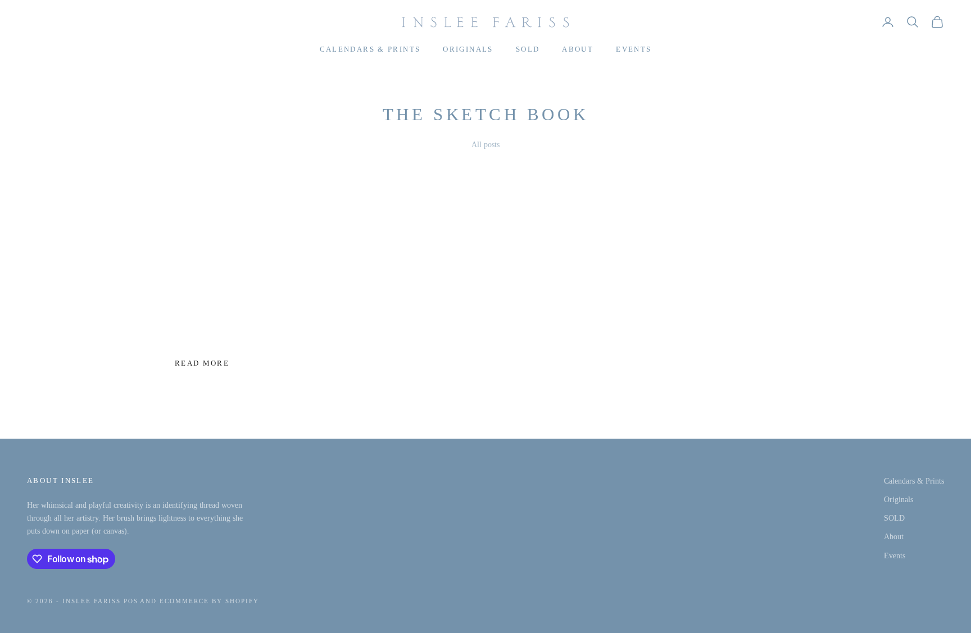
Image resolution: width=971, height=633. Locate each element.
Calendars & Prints (370, 49)
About (577, 49)
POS (131, 601)
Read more (202, 363)
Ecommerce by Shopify (209, 601)
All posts (485, 144)
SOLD (528, 49)
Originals (468, 49)
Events (633, 49)
